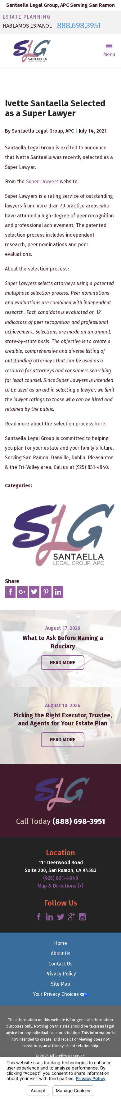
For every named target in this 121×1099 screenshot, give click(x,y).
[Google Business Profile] (71, 917)
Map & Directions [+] (60, 886)
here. (100, 424)
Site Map (60, 984)
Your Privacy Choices (56, 994)
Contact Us (60, 964)
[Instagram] (82, 917)
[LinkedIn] (49, 917)
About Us (60, 953)
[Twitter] (60, 917)
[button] (109, 51)
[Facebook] (38, 917)
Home (60, 943)
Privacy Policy (60, 974)
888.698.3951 (79, 26)
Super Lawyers (42, 181)
